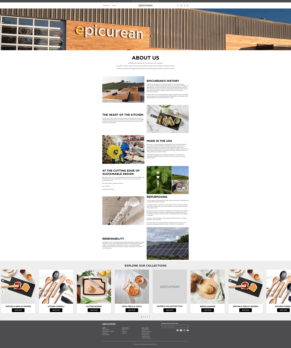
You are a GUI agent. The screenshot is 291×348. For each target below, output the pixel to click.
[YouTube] (188, 330)
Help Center (105, 329)
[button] (107, 5)
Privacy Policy (146, 333)
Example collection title (170, 306)
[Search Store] (178, 5)
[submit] (187, 326)
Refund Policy (145, 334)
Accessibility (145, 329)
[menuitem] (106, 5)
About (114, 5)
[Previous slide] (2, 291)
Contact (124, 331)
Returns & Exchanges (108, 331)
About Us (124, 329)
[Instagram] (184, 330)
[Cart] (184, 5)
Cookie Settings (146, 338)
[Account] (181, 5)
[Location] (188, 5)
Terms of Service (146, 331)
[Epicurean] (145, 5)
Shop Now (18, 310)
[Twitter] (181, 330)
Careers (124, 333)
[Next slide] (288, 291)
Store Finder (105, 334)
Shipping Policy (146, 336)
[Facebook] (177, 330)
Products (105, 333)
